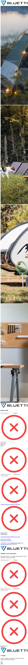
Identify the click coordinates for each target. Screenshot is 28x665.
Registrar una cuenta (15, 536)
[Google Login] (4, 540)
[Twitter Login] (9, 540)
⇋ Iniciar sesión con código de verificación (10, 504)
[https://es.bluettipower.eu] (14, 5)
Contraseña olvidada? (6, 536)
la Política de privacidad (15, 543)
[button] (4, 476)
